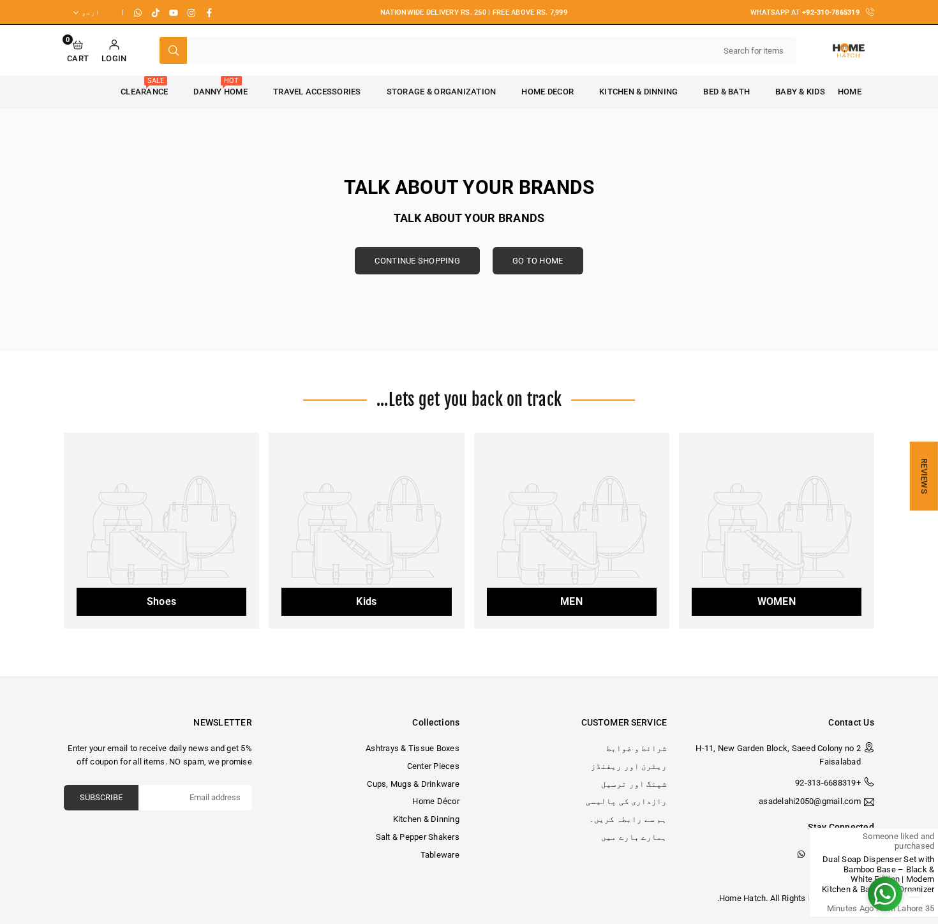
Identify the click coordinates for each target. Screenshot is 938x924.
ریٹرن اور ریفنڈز (629, 766)
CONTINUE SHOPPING (417, 260)
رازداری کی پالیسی (626, 801)
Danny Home (220, 86)
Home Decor (547, 91)
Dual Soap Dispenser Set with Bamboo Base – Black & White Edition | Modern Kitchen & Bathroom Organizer (797, 874)
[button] (78, 51)
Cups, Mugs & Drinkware (413, 784)
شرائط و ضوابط (636, 748)
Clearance (144, 86)
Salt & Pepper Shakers (417, 837)
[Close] (917, 839)
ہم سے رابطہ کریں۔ (628, 819)
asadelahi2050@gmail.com (810, 801)
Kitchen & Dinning (638, 91)
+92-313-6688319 (828, 782)
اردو (91, 12)
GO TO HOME (537, 260)
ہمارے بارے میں (634, 837)
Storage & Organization (441, 91)
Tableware (440, 855)
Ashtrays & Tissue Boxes (412, 748)
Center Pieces (433, 766)
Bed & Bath (726, 91)
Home (849, 91)
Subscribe (101, 797)
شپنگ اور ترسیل (634, 784)
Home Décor (435, 801)
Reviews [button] (924, 476)
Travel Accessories (317, 91)
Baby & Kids (800, 91)
